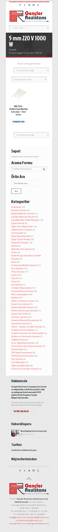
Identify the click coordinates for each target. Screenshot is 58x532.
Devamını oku (19, 121)
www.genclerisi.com (17, 523)
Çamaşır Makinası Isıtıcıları (23, 216)
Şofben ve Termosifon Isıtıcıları (25, 336)
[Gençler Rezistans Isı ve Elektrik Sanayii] (29, 16)
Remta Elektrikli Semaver (23, 307)
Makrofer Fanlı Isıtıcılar (21, 249)
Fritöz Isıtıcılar (17, 271)
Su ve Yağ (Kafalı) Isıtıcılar (22, 342)
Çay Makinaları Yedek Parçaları (25, 219)
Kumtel (14, 245)
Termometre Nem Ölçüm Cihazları (26, 346)
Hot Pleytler (16, 284)
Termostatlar (17, 349)
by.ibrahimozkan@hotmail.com (29, 520)
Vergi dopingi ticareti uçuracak (34, 431)
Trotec (14, 252)
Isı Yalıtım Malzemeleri (21, 287)
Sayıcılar (15, 278)
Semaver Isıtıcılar (19, 317)
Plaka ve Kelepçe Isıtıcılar (22, 300)
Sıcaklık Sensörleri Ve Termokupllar (27, 333)
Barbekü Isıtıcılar (19, 210)
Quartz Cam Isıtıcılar (20, 304)
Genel (14, 281)
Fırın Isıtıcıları (17, 268)
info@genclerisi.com (17, 517)
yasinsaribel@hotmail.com (38, 517)
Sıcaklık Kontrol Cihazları (22, 329)
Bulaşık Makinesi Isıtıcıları (23, 213)
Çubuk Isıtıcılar (17, 223)
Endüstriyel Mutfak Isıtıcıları (24, 265)
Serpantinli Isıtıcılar (20, 323)
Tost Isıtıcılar (17, 359)
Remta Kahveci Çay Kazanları (24, 310)
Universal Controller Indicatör (25, 368)
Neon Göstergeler (19, 294)
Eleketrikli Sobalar (19, 242)
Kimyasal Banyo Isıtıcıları (22, 291)
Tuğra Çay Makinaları (20, 365)
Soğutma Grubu (18, 339)
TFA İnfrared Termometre (22, 355)
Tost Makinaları (18, 362)
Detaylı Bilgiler (23, 411)
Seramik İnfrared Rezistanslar (25, 320)
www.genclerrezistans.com (38, 523)
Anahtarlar (16, 207)
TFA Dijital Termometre (21, 352)
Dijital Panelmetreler (20, 236)
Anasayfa (12, 49)
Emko (14, 262)
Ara (16, 191)
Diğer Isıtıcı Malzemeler (22, 226)
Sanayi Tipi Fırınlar (19, 313)
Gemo (14, 274)
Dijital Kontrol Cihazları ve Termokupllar (23, 231)
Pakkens (15, 297)
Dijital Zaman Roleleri (21, 239)
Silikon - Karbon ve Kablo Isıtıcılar (26, 326)
